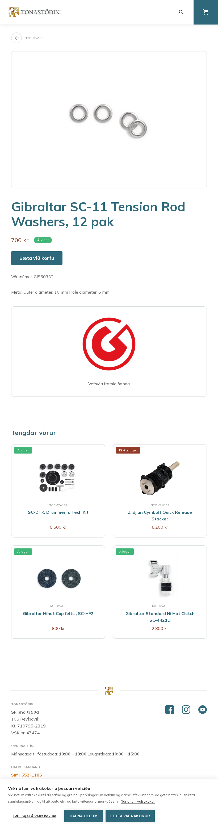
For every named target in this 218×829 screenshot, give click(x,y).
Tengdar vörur (33, 432)
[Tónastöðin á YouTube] (202, 709)
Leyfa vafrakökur (130, 816)
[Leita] (181, 12)
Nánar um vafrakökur (138, 801)
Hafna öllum (84, 816)
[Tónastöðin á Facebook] (169, 709)
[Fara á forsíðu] (34, 12)
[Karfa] (206, 12)
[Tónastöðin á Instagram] (186, 709)
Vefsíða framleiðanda (109, 384)
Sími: (26, 775)
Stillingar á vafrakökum (34, 816)
